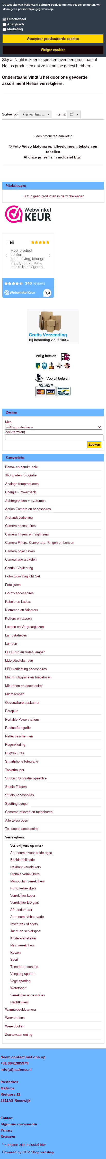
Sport (14, 959)
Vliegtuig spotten (22, 974)
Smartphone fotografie (21, 761)
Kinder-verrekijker (23, 938)
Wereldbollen (14, 1026)
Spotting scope (16, 804)
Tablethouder (14, 770)
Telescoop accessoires (22, 829)
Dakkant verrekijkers (25, 867)
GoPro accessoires (19, 593)
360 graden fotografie (21, 475)
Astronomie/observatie (27, 917)
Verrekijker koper (22, 895)
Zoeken (94, 444)
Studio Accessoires (19, 795)
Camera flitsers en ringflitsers (27, 534)
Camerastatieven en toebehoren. (29, 812)
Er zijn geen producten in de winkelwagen (53, 196)
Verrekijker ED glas (24, 902)
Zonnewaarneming (18, 1035)
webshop (47, 1152)
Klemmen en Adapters (21, 610)
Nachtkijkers (19, 1002)
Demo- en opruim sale (21, 467)
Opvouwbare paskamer (22, 703)
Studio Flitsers (16, 787)
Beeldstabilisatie (22, 860)
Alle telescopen (16, 820)
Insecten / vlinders (24, 924)
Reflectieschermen (19, 736)
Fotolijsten (13, 585)
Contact (7, 1118)
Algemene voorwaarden (19, 1124)
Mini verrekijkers (22, 945)
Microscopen (14, 694)
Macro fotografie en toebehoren (28, 677)
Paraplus (11, 711)
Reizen (15, 952)
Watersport (18, 988)
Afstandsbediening (19, 517)
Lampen (11, 644)
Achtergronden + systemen (25, 501)
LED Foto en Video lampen (25, 652)
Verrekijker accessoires (27, 995)
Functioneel (16, 19)
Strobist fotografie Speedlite (26, 778)
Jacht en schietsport (25, 931)
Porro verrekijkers (23, 888)
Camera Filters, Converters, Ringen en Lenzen (39, 543)
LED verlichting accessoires (26, 669)
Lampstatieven (16, 635)
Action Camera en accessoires (28, 509)
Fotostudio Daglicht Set (22, 576)
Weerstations (15, 1018)
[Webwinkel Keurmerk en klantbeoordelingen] (28, 214)
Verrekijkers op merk (26, 845)
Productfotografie (18, 728)
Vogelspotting (20, 981)
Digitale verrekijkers (25, 874)
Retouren (8, 1137)
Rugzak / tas (14, 753)
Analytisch (15, 24)
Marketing (15, 29)
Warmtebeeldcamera (20, 1009)
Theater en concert (24, 967)
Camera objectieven (20, 551)
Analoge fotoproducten (22, 484)
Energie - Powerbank (20, 492)
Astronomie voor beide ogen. (31, 853)
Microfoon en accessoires (24, 686)
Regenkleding (15, 745)
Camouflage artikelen (21, 559)
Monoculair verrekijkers (27, 881)
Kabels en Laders (18, 602)
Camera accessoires (20, 526)
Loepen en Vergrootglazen (24, 627)
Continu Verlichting (19, 568)
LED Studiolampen (19, 660)
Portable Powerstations (22, 719)
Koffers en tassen (18, 618)
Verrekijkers (14, 837)
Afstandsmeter (21, 910)
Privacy (6, 1130)
